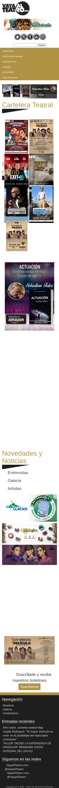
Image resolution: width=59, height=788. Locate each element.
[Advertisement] (29, 361)
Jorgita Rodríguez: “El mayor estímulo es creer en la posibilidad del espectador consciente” (28, 735)
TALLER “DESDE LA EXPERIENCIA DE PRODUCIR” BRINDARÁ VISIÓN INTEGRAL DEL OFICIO (27, 747)
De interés (8, 72)
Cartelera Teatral (13, 56)
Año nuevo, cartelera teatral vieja (23, 727)
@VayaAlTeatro (14, 769)
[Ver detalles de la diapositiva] (29, 24)
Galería (7, 67)
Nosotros (8, 51)
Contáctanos (10, 78)
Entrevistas (9, 62)
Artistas (14, 488)
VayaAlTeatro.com (17, 765)
